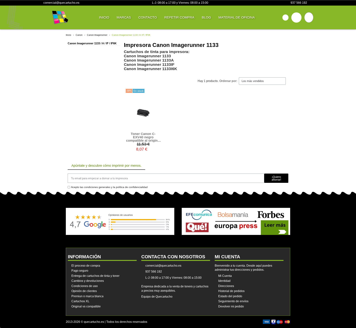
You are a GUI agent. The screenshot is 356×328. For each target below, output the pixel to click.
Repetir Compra (179, 17)
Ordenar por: (228, 81)
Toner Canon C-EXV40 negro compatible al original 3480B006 (143, 139)
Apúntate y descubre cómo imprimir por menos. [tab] (106, 165)
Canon (79, 35)
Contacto (147, 17)
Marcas (124, 17)
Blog (206, 17)
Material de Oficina (236, 17)
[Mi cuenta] (296, 17)
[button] (285, 17)
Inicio (104, 17)
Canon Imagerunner (97, 35)
